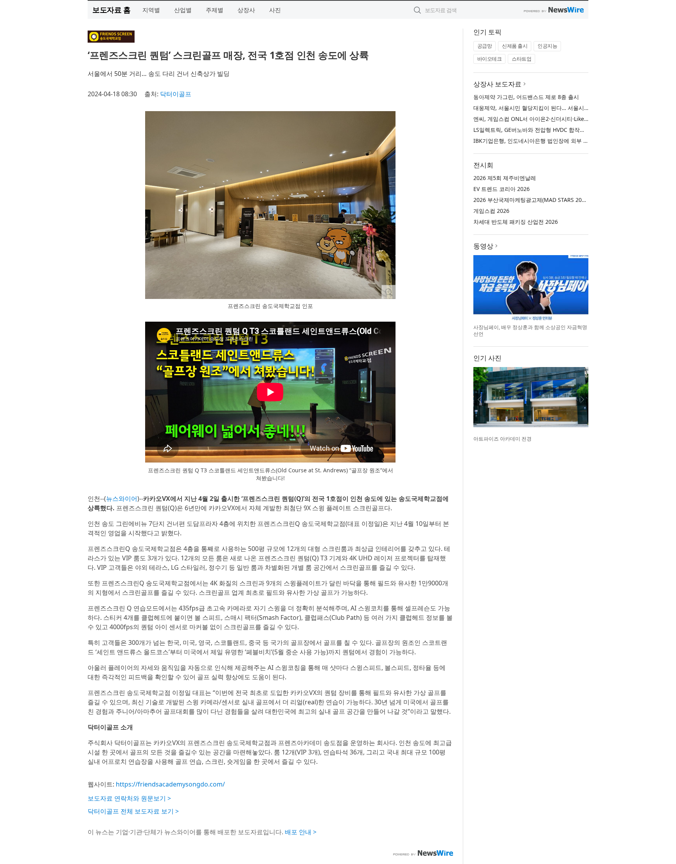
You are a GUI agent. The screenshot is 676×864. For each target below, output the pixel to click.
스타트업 (521, 58)
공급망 (484, 45)
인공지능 (547, 45)
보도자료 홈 (111, 9)
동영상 (483, 245)
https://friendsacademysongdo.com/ (170, 784)
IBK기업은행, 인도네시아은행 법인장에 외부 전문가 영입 (542, 140)
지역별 (151, 10)
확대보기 (388, 292)
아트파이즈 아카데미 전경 (502, 438)
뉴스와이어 (121, 498)
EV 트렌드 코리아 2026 (501, 189)
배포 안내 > (300, 832)
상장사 (246, 10)
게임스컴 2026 (491, 210)
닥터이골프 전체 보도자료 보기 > (133, 811)
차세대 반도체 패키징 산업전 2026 (515, 221)
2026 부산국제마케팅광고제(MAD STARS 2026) (531, 199)
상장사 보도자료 (497, 83)
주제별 (214, 10)
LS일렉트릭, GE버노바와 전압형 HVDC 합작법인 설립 (538, 129)
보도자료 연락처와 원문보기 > (129, 798)
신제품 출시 (514, 45)
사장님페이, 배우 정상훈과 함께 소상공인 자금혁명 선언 (530, 331)
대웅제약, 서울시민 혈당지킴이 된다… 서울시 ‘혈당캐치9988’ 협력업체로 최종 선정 (574, 108)
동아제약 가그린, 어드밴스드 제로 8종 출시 (526, 97)
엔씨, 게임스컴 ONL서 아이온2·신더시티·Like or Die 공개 (543, 118)
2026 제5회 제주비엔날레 (504, 178)
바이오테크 (489, 58)
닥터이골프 (175, 94)
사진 (275, 10)
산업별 (183, 10)
